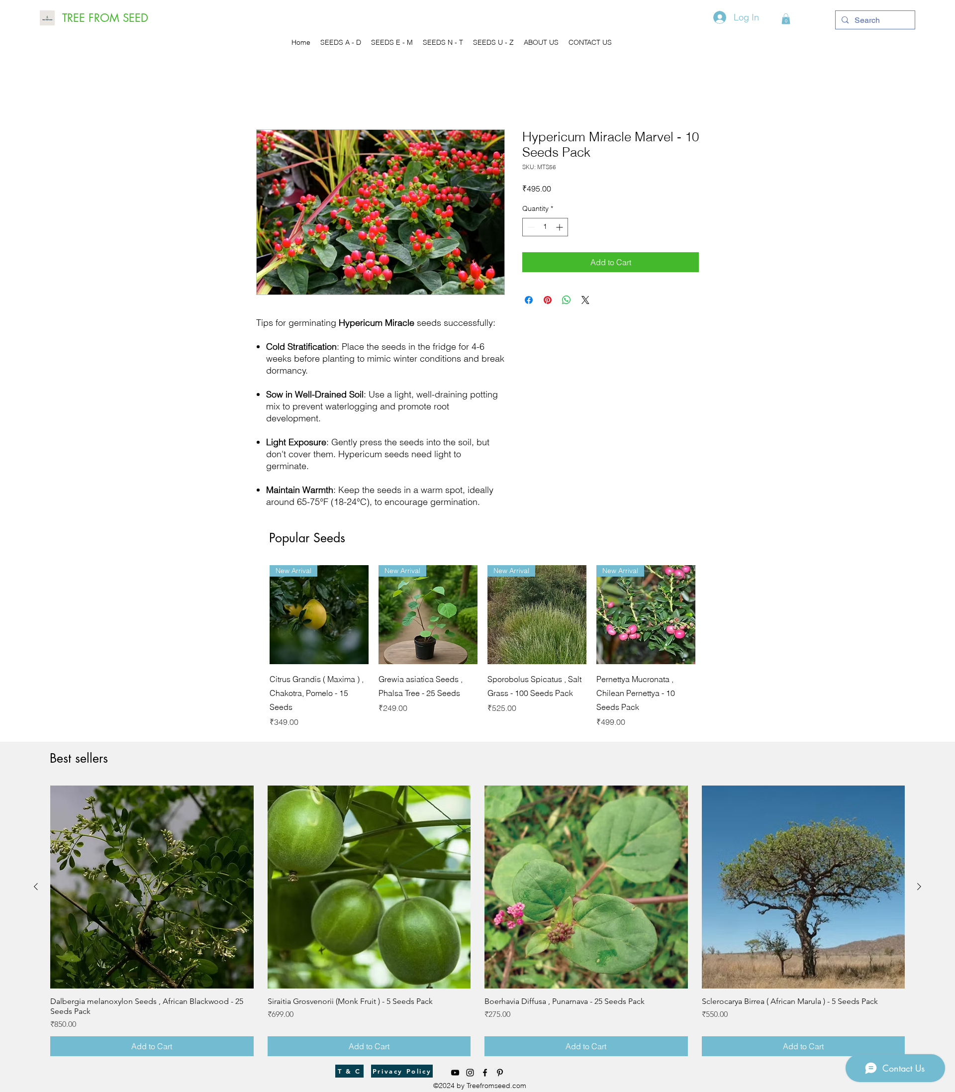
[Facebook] (485, 1073)
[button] (785, 18)
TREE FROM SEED (105, 18)
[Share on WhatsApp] (567, 300)
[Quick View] (319, 614)
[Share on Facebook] (529, 300)
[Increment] (560, 227)
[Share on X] (585, 300)
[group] (482, 646)
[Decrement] (530, 227)
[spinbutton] (545, 227)
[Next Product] (710, 614)
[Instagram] (470, 1073)
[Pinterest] (500, 1073)
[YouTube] (455, 1073)
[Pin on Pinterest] (548, 300)
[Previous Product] (255, 614)
